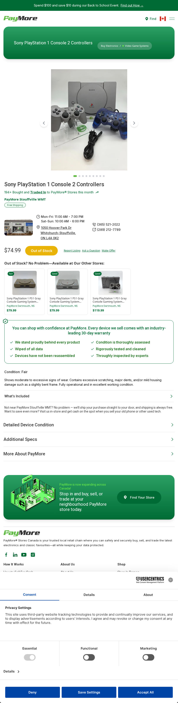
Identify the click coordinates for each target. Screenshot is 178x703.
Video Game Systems (136, 45)
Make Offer (108, 250)
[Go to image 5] (90, 176)
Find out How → (132, 5)
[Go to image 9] (104, 176)
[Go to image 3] (83, 176)
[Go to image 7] (97, 176)
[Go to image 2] (79, 176)
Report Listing (72, 250)
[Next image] (134, 123)
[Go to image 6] (93, 176)
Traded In (38, 192)
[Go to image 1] (75, 176)
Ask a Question (91, 250)
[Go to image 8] (100, 176)
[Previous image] (44, 123)
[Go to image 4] (86, 176)
